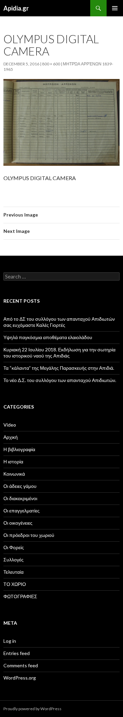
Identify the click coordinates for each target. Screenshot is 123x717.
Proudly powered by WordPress (32, 708)
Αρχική (10, 437)
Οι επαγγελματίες (21, 510)
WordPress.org (19, 678)
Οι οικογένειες (17, 523)
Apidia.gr (16, 8)
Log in (9, 641)
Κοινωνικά (14, 474)
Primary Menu (115, 8)
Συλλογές (13, 559)
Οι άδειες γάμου (20, 486)
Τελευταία (13, 572)
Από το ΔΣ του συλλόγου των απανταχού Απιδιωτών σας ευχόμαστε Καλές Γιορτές (59, 322)
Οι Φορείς (13, 547)
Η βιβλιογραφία (19, 449)
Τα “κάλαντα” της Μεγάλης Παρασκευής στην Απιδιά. (58, 368)
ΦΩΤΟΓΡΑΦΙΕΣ (20, 596)
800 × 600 (51, 63)
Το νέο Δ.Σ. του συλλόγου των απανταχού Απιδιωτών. (59, 380)
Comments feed (20, 665)
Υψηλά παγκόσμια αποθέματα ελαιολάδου (47, 337)
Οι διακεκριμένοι (20, 498)
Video (9, 425)
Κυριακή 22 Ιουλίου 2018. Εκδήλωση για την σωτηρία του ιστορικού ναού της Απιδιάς (59, 352)
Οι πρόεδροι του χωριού (28, 535)
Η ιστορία (13, 461)
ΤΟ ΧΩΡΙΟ (14, 584)
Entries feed (16, 653)
